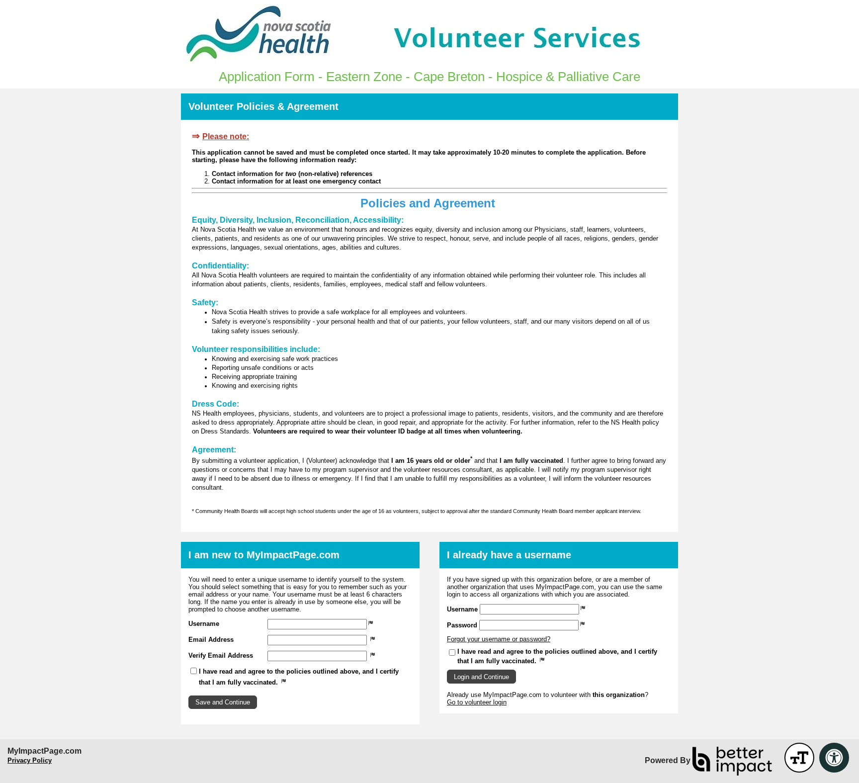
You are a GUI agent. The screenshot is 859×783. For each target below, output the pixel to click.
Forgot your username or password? (498, 639)
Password (462, 625)
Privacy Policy (29, 760)
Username (203, 623)
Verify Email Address (220, 655)
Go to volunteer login (477, 702)
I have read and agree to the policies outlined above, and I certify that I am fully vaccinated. (299, 677)
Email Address (211, 639)
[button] (222, 702)
